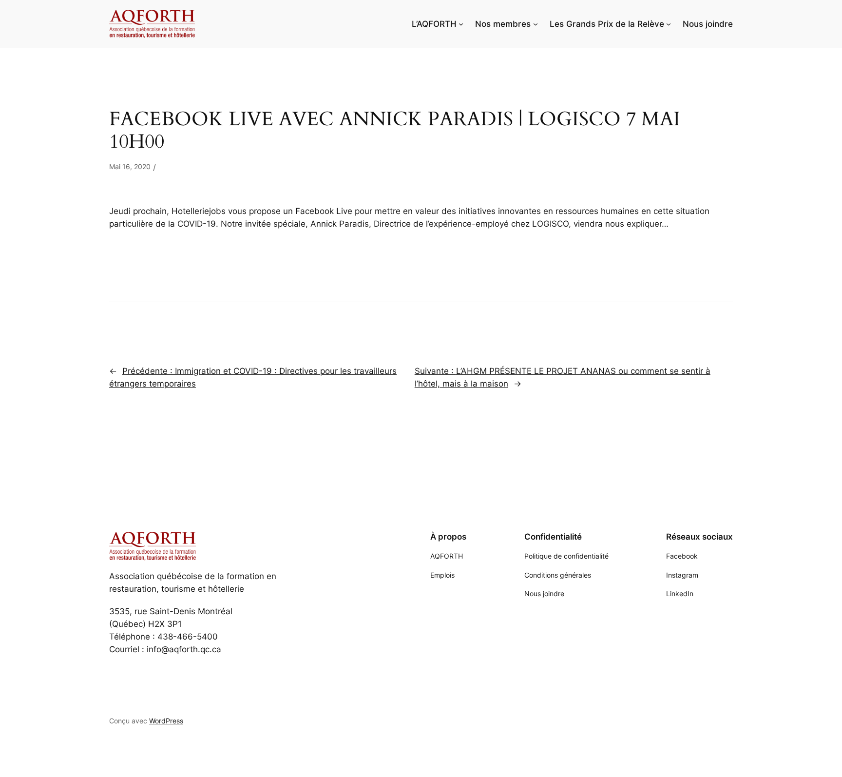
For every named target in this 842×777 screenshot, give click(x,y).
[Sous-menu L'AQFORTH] (461, 23)
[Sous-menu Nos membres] (535, 23)
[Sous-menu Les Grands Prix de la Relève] (668, 23)
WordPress (166, 721)
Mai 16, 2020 (130, 166)
